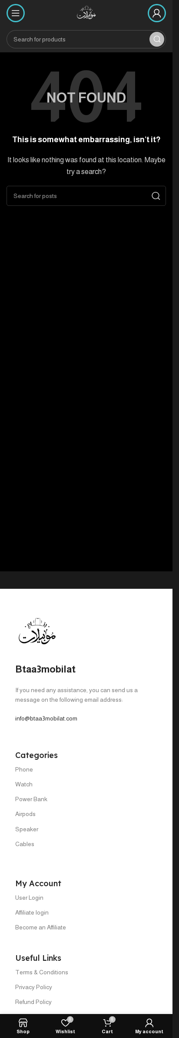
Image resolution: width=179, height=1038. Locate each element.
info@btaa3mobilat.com (46, 718)
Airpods (25, 813)
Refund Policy (33, 1001)
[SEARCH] (156, 39)
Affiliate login (32, 912)
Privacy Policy (33, 986)
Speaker (26, 829)
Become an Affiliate (40, 927)
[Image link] (37, 631)
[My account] (156, 13)
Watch (24, 784)
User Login (29, 897)
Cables (24, 843)
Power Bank (31, 799)
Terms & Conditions (41, 972)
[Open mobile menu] (15, 13)
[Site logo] (86, 12)
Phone (24, 769)
